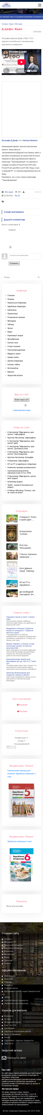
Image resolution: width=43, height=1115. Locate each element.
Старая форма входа (21, 410)
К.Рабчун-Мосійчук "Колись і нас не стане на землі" (21, 491)
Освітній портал (11, 988)
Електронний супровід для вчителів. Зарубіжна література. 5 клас (21, 773)
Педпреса (8, 985)
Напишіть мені (16, 1057)
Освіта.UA (8, 979)
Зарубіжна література (13, 948)
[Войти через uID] (10, 233)
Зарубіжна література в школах (17, 1031)
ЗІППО (7, 997)
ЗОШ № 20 (8, 1044)
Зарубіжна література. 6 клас (19, 841)
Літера (7, 1037)
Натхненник (9, 1028)
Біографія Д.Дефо (10, 140)
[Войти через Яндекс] (10, 243)
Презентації (9, 954)
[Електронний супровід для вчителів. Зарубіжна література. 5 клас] (21, 800)
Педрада (8, 982)
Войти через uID (21, 400)
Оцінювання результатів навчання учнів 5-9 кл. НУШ (19, 472)
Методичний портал (12, 1022)
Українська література (13, 945)
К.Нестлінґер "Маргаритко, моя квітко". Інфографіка (20, 433)
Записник (8, 960)
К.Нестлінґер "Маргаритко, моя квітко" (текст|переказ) (20, 453)
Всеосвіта (8, 1016)
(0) (19, 196)
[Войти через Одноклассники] (10, 250)
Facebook (23, 705)
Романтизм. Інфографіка (18, 461)
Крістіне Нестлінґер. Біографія (20, 457)
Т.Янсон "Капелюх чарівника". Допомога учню (28, 557)
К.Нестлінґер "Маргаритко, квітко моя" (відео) (21, 477)
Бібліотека (8, 951)
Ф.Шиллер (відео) (15, 482)
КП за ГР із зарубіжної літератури (21, 464)
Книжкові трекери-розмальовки (21, 467)
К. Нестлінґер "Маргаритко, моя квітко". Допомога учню (20, 448)
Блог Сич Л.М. (10, 1025)
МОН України (9, 976)
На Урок (7, 1019)
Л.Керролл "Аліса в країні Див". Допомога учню (27, 520)
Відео (11, 24)
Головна (5, 24)
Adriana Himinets (30, 140)
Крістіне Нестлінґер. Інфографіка (21, 438)
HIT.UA (8, 746)
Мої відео (18, 24)
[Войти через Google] (10, 247)
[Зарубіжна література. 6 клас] (21, 865)
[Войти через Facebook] (10, 240)
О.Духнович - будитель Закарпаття (18, 1041)
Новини (7, 963)
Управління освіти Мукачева (16, 1003)
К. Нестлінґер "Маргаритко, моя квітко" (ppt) (20, 442)
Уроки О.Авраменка (12, 1034)
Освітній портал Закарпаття (16, 1000)
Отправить (14, 263)
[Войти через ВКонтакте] (10, 236)
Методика (8, 942)
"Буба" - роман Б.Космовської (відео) (20, 486)
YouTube (23, 711)
